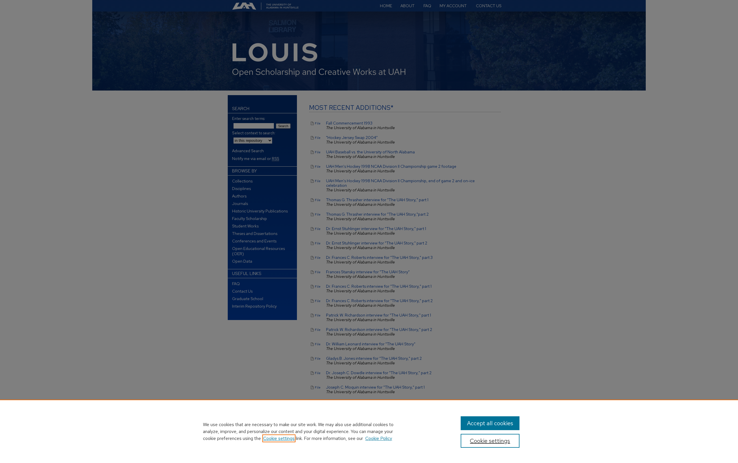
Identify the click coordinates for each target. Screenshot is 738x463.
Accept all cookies (490, 423)
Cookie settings (279, 438)
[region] (369, 431)
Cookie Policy (378, 438)
